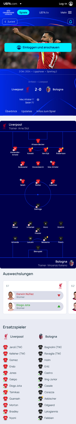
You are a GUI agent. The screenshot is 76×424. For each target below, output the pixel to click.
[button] (65, 12)
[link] (23, 12)
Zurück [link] (11, 21)
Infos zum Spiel (46, 111)
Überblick (11, 111)
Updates (26, 111)
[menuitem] (26, 12)
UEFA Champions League (8, 12)
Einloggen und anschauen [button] (41, 47)
